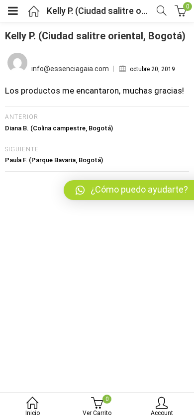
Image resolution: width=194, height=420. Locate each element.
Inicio (32, 413)
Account (162, 413)
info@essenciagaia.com (70, 69)
